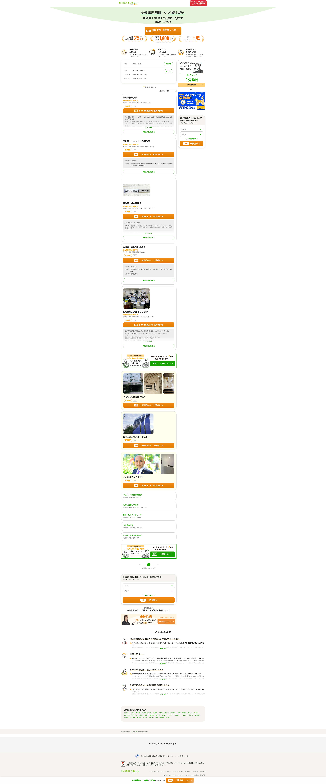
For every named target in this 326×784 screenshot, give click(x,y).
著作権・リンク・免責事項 (179, 771)
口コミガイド (203, 771)
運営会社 (189, 771)
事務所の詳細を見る (149, 132)
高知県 (133, 731)
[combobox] (149, 586)
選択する (168, 64)
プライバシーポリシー (165, 771)
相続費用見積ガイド (125, 731)
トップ (151, 771)
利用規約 (156, 771)
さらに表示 (148, 127)
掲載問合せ (195, 771)
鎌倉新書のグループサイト (164, 743)
